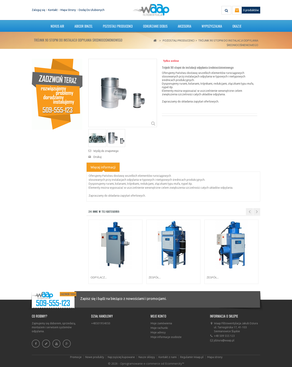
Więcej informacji (103, 167)
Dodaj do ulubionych (91, 10)
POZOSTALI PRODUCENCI (118, 26)
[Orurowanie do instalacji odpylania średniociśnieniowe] (97, 138)
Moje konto (158, 316)
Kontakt (53, 10)
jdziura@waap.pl (224, 340)
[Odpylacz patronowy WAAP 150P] (115, 244)
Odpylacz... (99, 277)
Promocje (76, 357)
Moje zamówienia (161, 323)
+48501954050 (100, 323)
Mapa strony (68, 10)
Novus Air (57, 26)
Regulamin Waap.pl (192, 357)
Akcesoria (184, 26)
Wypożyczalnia (212, 26)
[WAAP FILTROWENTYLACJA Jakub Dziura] (150, 10)
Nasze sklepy (147, 357)
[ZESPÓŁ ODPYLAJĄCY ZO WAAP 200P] (173, 244)
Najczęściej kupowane (121, 357)
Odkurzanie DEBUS (155, 26)
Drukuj (97, 156)
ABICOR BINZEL (83, 26)
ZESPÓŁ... (155, 277)
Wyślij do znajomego (106, 151)
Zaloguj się (38, 10)
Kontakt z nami (168, 357)
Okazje (236, 26)
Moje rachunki (159, 327)
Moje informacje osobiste (166, 337)
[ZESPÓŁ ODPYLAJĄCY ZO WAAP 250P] (231, 244)
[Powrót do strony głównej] (155, 40)
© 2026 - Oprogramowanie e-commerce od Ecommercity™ (146, 363)
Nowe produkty (95, 357)
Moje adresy (158, 332)
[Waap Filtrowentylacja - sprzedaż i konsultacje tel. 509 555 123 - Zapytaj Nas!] (57, 94)
